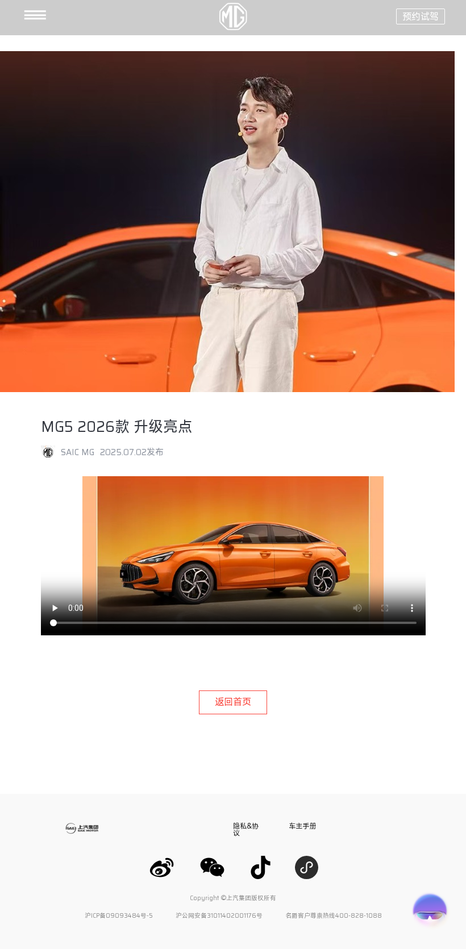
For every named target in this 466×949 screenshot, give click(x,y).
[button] (17, 16)
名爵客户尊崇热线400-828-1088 (333, 916)
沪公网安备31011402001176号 (219, 916)
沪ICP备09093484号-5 (119, 916)
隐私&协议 (246, 829)
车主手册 (302, 825)
